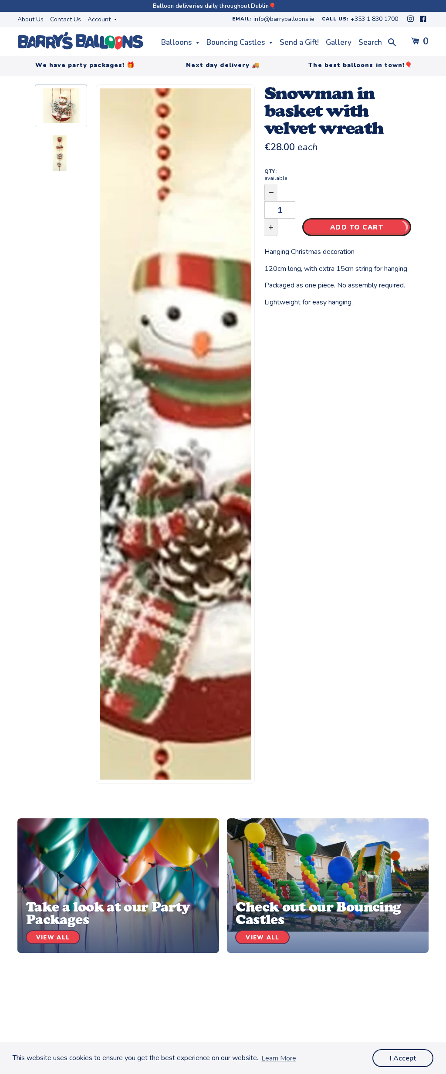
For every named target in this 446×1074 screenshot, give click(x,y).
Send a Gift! (299, 42)
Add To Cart (357, 227)
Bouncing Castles (236, 42)
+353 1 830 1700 (374, 19)
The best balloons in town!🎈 (360, 65)
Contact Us (65, 19)
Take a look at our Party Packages (108, 913)
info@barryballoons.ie (283, 19)
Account (100, 19)
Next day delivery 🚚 (223, 65)
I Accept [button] (403, 1058)
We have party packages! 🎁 (85, 65)
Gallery (338, 42)
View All (53, 938)
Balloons (177, 42)
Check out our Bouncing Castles (318, 913)
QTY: (275, 175)
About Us (30, 19)
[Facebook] (423, 21)
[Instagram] (411, 21)
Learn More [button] (278, 1058)
